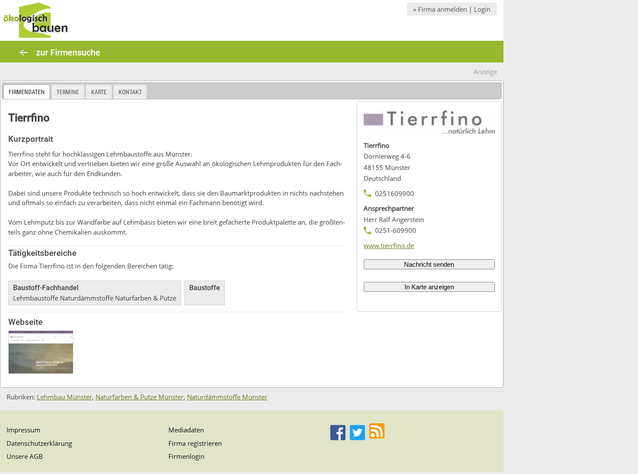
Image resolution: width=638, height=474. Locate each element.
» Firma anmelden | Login (451, 9)
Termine (67, 91)
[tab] (26, 92)
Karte (99, 91)
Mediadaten (186, 429)
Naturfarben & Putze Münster (139, 396)
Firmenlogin (186, 456)
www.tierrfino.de (389, 245)
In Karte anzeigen (429, 287)
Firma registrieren (195, 443)
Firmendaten (27, 91)
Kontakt (130, 91)
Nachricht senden (429, 264)
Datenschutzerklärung (39, 443)
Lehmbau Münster (64, 396)
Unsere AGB (25, 456)
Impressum (23, 429)
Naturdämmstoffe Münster (227, 396)
